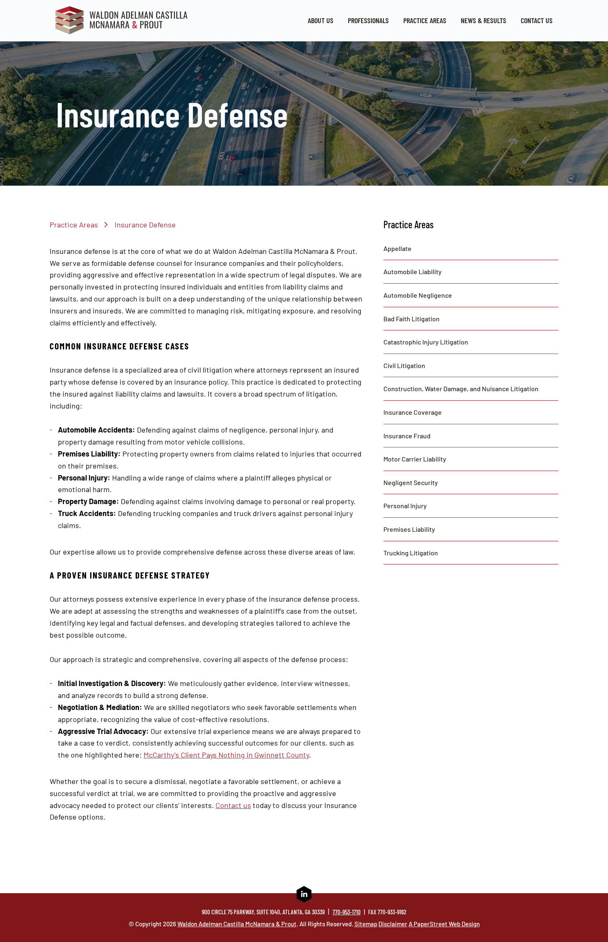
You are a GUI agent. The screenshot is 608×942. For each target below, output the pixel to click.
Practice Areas (424, 20)
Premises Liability (409, 529)
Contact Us (537, 20)
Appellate (397, 248)
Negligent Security (410, 482)
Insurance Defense (145, 224)
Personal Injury (405, 505)
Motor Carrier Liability (414, 459)
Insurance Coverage (412, 412)
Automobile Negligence (417, 295)
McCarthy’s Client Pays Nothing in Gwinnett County (226, 754)
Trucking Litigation (410, 553)
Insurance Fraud (407, 436)
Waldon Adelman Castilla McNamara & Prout (237, 924)
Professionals (368, 20)
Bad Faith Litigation (411, 319)
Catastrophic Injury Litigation (425, 342)
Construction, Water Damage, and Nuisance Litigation (461, 388)
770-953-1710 (347, 912)
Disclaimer (392, 924)
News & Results (483, 20)
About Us (320, 20)
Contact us (233, 805)
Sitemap (365, 924)
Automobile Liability (412, 271)
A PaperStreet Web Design (444, 924)
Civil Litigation (404, 365)
